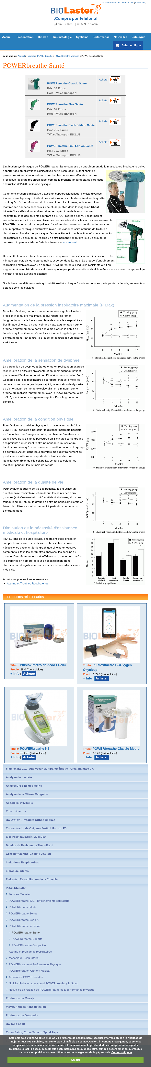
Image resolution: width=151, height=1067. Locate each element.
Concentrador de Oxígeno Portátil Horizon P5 (36, 828)
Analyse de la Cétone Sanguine (27, 794)
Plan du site (127, 2)
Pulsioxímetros (16, 811)
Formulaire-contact (111, 2)
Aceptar (75, 1059)
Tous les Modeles (19, 894)
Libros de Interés (17, 870)
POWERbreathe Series (23, 913)
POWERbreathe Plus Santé (65, 104)
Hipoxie (43, 36)
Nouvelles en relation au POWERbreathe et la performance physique (51, 989)
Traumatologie (62, 36)
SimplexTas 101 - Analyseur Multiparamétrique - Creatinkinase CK (50, 768)
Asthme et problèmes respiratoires (30, 951)
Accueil (7, 36)
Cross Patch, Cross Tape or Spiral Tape (32, 1032)
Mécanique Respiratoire (24, 957)
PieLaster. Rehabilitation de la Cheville (32, 879)
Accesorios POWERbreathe (26, 977)
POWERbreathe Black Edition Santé (71, 125)
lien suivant (70, 242)
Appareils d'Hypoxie (19, 802)
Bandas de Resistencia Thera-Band (29, 845)
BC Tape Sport (15, 1023)
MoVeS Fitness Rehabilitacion (26, 1006)
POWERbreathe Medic (23, 907)
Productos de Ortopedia (22, 1015)
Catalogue (138, 36)
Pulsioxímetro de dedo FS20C (43, 665)
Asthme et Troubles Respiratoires (27, 583)
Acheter (104, 79)
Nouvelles (120, 36)
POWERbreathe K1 (34, 749)
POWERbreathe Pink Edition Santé (70, 145)
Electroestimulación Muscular (26, 836)
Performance (101, 36)
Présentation (25, 36)
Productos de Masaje (20, 998)
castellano (140, 2)
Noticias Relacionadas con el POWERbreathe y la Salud (43, 983)
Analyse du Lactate (19, 777)
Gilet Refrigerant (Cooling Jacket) (28, 853)
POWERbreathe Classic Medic (115, 749)
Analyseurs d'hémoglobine (24, 785)
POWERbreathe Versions (67, 56)
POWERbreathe (44, 56)
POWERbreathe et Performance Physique (35, 964)
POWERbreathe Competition (29, 945)
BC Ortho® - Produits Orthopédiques (30, 819)
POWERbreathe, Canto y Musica (29, 970)
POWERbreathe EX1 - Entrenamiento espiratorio (39, 900)
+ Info (14, 674)
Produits (31, 56)
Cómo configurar (121, 1052)
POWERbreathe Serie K (24, 919)
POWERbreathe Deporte (27, 938)
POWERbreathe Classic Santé (67, 83)
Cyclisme (82, 36)
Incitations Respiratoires (22, 862)
